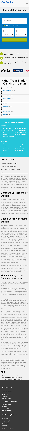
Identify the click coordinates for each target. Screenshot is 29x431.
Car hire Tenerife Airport (20, 132)
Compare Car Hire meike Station (9, 163)
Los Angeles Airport (6, 410)
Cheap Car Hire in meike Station (9, 166)
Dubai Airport (5, 412)
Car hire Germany (18, 144)
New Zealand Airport (6, 421)
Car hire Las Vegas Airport (7, 136)
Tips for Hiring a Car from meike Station (11, 169)
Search (14, 40)
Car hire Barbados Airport (20, 128)
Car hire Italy (4, 150)
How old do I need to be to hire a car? (12, 379)
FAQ (2, 172)
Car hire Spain (4, 146)
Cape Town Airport (6, 404)
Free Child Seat (5, 396)
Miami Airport (5, 406)
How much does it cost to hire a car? (12, 377)
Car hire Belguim (18, 146)
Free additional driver (7, 391)
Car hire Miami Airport (6, 128)
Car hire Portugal (5, 148)
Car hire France (4, 144)
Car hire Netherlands (19, 148)
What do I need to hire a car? (10, 376)
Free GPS (4, 393)
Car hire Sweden (18, 150)
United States (5, 418)
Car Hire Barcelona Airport (20, 130)
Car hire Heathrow (5, 134)
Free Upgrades (5, 394)
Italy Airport (5, 425)
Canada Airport (5, 423)
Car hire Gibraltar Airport (20, 134)
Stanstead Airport (6, 408)
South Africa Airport (6, 420)
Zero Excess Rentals (6, 398)
